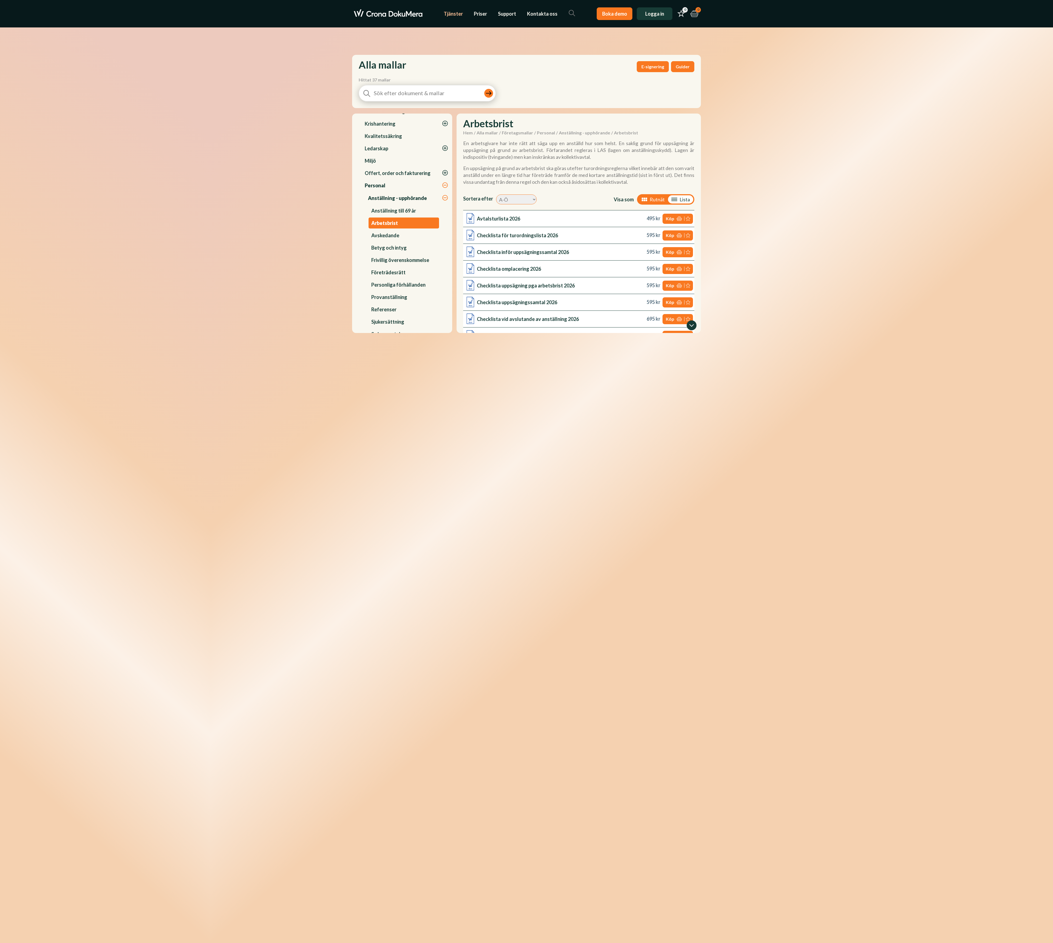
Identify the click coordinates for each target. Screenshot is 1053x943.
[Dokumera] (388, 13)
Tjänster (453, 14)
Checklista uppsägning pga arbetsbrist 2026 (526, 285)
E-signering (652, 66)
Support (507, 14)
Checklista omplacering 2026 (509, 269)
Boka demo (614, 14)
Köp (670, 218)
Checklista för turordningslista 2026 (517, 235)
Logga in (654, 14)
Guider (683, 66)
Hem (468, 132)
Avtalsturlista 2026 (498, 218)
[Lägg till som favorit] (688, 219)
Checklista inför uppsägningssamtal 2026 (523, 252)
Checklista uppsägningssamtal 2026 (517, 302)
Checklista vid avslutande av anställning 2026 (528, 319)
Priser (480, 14)
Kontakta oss (542, 14)
